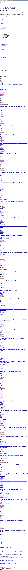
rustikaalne (10, 554)
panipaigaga (15, 554)
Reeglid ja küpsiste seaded (12, 567)
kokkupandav (12, 554)
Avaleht (1, 8)
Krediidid (15, 560)
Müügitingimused (2, 567)
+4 (0, 93)
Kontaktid (1, 563)
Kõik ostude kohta (2, 560)
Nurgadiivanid (20, 551)
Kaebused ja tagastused (9, 560)
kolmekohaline (5, 554)
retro (8, 554)
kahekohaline (1, 554)
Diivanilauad (9, 551)
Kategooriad (3, 8)
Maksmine (13, 560)
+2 (0, 113)
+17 (1, 197)
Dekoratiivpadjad (13, 551)
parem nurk (18, 554)
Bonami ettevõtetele (14, 563)
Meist (3, 563)
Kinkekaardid (10, 563)
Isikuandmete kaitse (6, 567)
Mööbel (7, 8)
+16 (0, 197)
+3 (0, 345)
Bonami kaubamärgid (6, 563)
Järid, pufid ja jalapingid (5, 551)
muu (3, 554)
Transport (5, 560)
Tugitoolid (1, 551)
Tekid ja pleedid (17, 551)
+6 (0, 223)
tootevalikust (6, 12)
